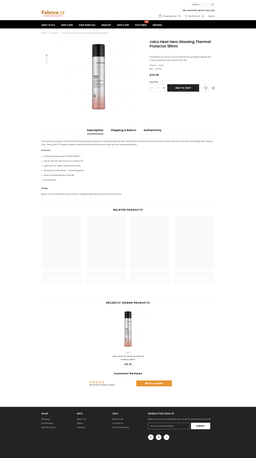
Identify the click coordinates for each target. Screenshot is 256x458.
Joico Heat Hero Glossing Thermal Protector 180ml (128, 358)
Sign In (211, 16)
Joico (160, 65)
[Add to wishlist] (205, 88)
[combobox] (200, 4)
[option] (98, 77)
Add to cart (184, 87)
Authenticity (152, 130)
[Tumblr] (158, 437)
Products (54, 33)
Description (95, 130)
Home (44, 33)
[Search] (203, 4)
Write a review (154, 383)
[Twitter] (166, 437)
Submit (200, 425)
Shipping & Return (123, 130)
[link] (61, 276)
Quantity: (154, 82)
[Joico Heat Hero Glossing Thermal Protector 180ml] (128, 329)
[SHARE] (212, 88)
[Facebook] (151, 437)
